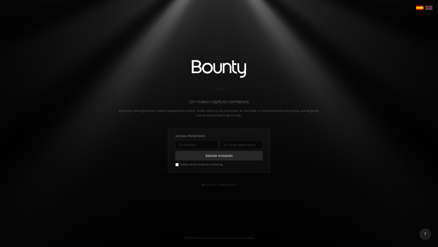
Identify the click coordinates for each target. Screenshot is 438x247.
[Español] (419, 7)
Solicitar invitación (219, 156)
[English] (429, 7)
